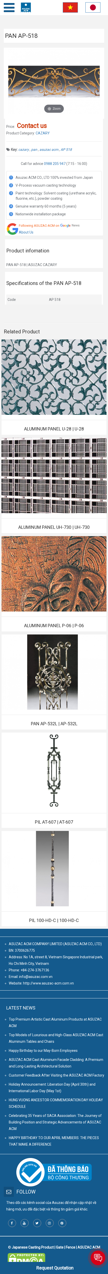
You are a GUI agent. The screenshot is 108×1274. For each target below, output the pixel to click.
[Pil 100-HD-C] (54, 868)
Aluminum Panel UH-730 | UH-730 (54, 527)
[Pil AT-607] (54, 770)
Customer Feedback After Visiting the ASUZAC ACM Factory (56, 1075)
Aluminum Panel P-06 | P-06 (54, 625)
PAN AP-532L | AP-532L (54, 723)
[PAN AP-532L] (54, 672)
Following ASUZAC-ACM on (39, 225)
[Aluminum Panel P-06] (54, 574)
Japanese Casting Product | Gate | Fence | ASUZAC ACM (56, 1247)
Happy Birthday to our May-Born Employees (43, 1051)
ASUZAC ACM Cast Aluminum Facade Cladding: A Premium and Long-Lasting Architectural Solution (56, 1063)
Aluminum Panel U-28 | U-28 (54, 428)
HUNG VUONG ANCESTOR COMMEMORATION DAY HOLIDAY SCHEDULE (56, 1103)
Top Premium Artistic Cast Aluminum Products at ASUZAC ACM (55, 1022)
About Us (26, 232)
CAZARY (43, 133)
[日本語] (93, 8)
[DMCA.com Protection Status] (26, 1256)
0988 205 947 (55, 164)
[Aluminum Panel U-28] (54, 377)
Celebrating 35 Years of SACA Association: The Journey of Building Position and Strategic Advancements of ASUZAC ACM (55, 1122)
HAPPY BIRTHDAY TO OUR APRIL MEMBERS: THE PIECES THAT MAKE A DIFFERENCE (54, 1141)
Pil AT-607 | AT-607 (54, 822)
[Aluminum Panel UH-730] (54, 475)
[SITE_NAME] (26, 8)
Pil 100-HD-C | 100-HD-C (54, 920)
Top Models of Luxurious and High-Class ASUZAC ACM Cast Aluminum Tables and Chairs (56, 1038)
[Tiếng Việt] (70, 8)
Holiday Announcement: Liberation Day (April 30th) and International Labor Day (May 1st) (52, 1087)
